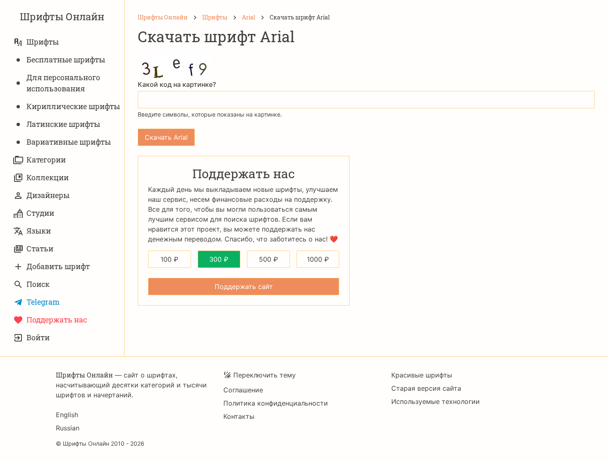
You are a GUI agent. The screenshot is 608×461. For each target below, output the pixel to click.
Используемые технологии (435, 401)
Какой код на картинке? (177, 84)
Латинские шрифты (63, 124)
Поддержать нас (56, 320)
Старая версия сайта (426, 388)
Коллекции (47, 177)
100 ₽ (169, 259)
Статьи (39, 248)
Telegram (43, 302)
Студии (40, 213)
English (67, 415)
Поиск (38, 284)
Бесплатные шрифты (65, 59)
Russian (67, 428)
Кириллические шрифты (73, 106)
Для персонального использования (63, 82)
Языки (38, 231)
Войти (38, 337)
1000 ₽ (318, 259)
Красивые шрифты (421, 375)
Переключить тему (264, 375)
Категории (46, 160)
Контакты (238, 416)
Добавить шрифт (58, 266)
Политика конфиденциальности (275, 403)
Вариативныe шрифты (68, 142)
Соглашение (243, 390)
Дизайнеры (47, 195)
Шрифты (42, 42)
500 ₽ (268, 259)
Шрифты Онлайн (62, 16)
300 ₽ (218, 259)
